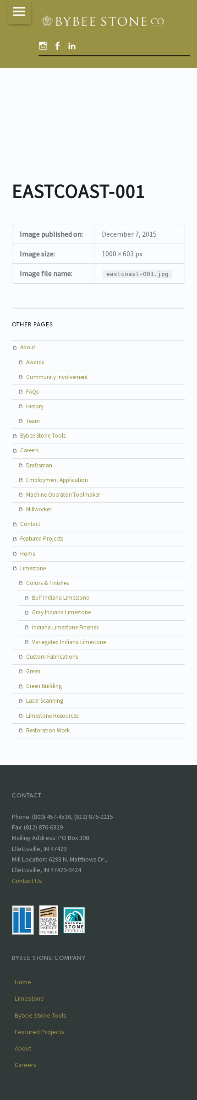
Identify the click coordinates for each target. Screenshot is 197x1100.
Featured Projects (41, 538)
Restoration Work (48, 730)
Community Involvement (57, 377)
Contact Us (27, 881)
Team (33, 421)
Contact (30, 524)
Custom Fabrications (52, 657)
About (27, 347)
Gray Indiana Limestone (61, 612)
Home (27, 554)
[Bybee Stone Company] (104, 21)
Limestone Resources (52, 716)
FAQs (32, 392)
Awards (35, 362)
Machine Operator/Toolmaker (63, 495)
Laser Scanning (44, 700)
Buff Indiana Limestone (60, 597)
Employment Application (57, 480)
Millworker (38, 509)
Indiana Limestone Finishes (65, 627)
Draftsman (39, 465)
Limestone (33, 568)
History (35, 406)
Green (33, 671)
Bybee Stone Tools (43, 435)
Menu (19, 12)
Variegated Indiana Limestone (69, 642)
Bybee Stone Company (49, 957)
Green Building (44, 686)
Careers (29, 450)
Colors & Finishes (47, 583)
